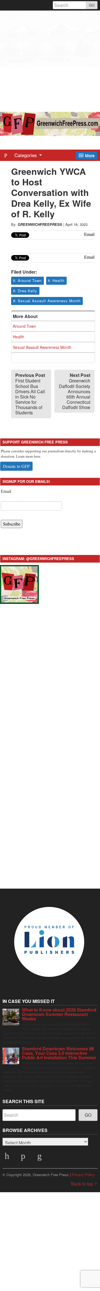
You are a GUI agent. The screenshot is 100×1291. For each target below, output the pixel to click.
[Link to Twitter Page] (7, 1157)
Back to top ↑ (84, 1184)
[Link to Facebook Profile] (24, 1157)
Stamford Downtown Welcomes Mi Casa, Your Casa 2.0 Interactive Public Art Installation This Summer (59, 1053)
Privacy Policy (83, 1174)
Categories (26, 155)
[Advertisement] (50, 60)
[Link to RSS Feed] (40, 1157)
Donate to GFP (16, 466)
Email (6, 491)
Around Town (30, 280)
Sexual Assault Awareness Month (49, 300)
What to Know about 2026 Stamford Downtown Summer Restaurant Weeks (59, 1014)
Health (58, 280)
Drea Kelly (27, 290)
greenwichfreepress (40, 224)
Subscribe (11, 524)
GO (91, 5)
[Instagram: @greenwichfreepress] (19, 584)
